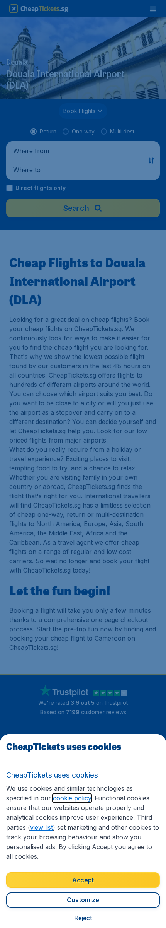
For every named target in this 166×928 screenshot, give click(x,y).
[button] (83, 918)
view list (41, 827)
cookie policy (72, 798)
